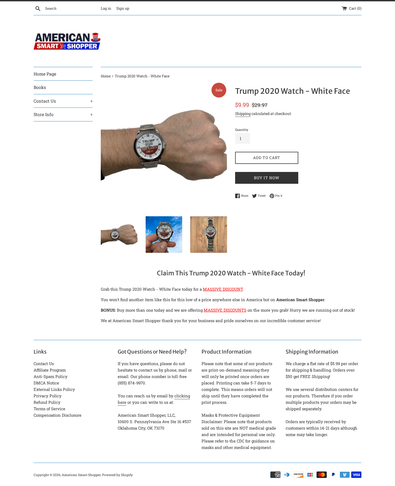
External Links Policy (54, 389)
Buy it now (266, 177)
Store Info (63, 114)
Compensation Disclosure (57, 415)
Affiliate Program (50, 370)
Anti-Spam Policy (50, 376)
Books (40, 87)
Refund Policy (47, 402)
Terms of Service (49, 408)
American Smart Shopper (81, 475)
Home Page (45, 74)
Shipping (243, 113)
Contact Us (63, 101)
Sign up (122, 8)
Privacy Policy (48, 395)
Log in (106, 8)
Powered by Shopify (117, 475)
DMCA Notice (46, 383)
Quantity (241, 129)
